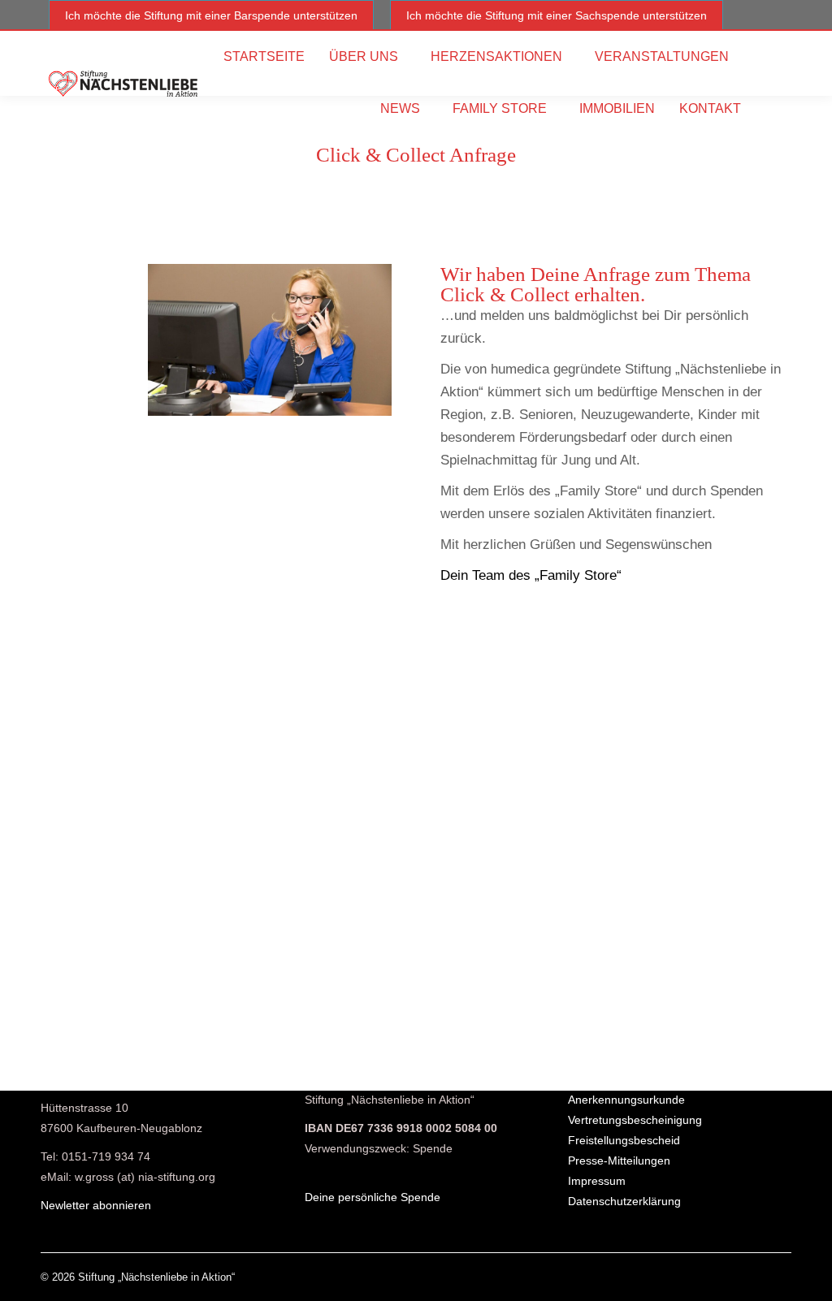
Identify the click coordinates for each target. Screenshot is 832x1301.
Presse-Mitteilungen (619, 1160)
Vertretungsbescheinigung (635, 1119)
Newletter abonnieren (96, 1205)
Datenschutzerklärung (624, 1201)
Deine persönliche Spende (372, 1197)
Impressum (597, 1180)
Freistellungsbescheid (624, 1140)
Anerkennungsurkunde (626, 1099)
